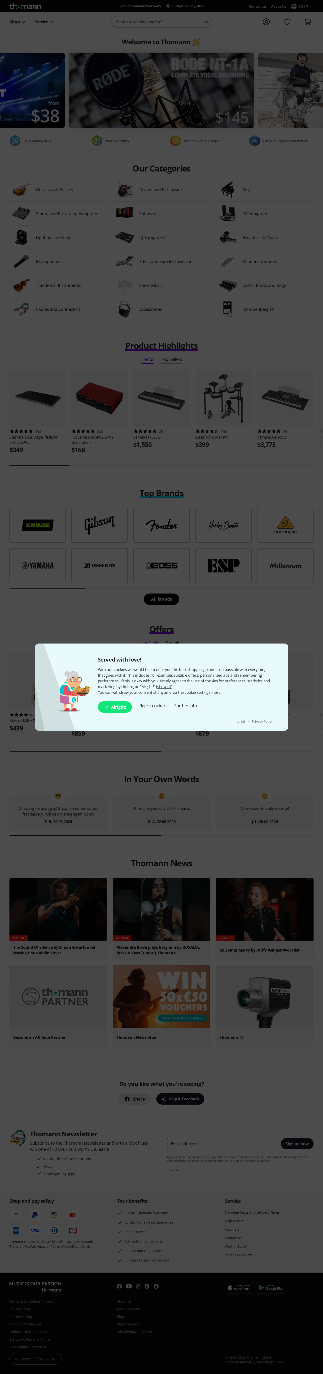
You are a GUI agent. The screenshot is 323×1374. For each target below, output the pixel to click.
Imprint (240, 721)
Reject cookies (153, 705)
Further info (185, 705)
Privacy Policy (262, 721)
